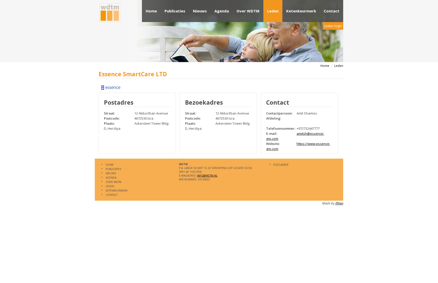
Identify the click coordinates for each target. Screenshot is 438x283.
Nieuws (200, 10)
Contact (331, 10)
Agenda (221, 10)
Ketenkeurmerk (301, 10)
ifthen (339, 203)
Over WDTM (248, 10)
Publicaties (175, 10)
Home (151, 10)
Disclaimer (280, 164)
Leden (273, 10)
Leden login (333, 26)
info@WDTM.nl (207, 175)
